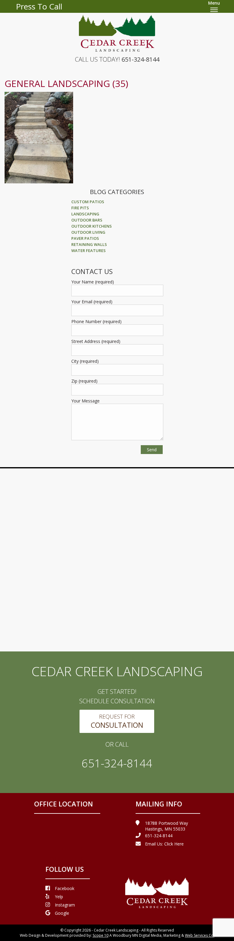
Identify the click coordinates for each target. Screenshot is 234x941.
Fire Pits (80, 208)
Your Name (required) (92, 282)
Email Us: (164, 844)
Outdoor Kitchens (91, 226)
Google (62, 913)
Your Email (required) (91, 302)
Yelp (59, 897)
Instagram (65, 905)
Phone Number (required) (96, 321)
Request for (117, 721)
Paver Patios (85, 238)
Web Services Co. (199, 935)
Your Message (85, 401)
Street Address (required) (95, 341)
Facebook (64, 888)
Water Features (88, 250)
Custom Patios (87, 201)
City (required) (85, 361)
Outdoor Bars (86, 220)
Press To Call (39, 6)
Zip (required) (84, 381)
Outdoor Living (88, 232)
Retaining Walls (89, 244)
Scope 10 (100, 935)
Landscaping (85, 214)
